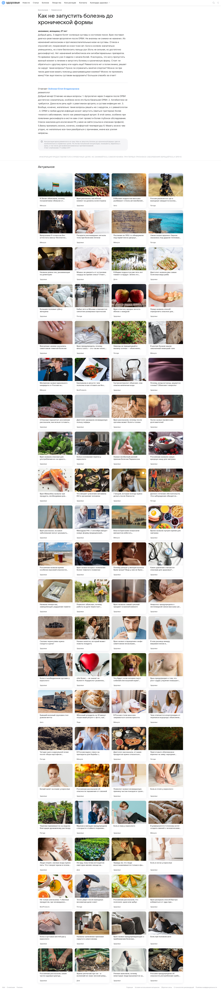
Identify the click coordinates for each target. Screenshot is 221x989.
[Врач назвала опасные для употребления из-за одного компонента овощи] (55, 449)
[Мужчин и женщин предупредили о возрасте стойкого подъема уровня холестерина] (92, 818)
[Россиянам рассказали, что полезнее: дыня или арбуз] (129, 892)
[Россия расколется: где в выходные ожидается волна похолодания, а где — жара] (165, 190)
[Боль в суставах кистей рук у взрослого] (55, 928)
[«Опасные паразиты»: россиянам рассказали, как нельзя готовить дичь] (55, 412)
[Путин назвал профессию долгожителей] (165, 412)
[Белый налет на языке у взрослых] (55, 781)
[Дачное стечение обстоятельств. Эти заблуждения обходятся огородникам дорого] (165, 486)
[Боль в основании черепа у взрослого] (92, 449)
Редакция (129, 987)
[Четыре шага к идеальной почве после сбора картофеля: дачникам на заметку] (55, 744)
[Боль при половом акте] (165, 928)
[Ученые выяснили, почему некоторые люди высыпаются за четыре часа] (129, 965)
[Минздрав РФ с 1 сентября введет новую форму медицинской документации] (92, 523)
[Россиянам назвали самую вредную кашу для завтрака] (165, 449)
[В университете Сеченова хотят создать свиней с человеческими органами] (165, 818)
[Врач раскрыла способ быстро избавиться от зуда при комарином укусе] (165, 892)
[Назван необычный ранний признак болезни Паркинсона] (129, 449)
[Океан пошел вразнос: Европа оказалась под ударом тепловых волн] (165, 227)
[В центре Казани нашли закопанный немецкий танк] (165, 338)
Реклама (20, 987)
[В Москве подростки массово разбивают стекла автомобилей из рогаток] (129, 190)
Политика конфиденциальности (206, 987)
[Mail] (3, 3)
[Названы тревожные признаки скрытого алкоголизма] (92, 928)
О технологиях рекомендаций (184, 987)
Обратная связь (166, 987)
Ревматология (56, 10)
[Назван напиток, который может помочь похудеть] (92, 633)
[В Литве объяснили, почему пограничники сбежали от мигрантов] (55, 190)
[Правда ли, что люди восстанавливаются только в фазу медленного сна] (129, 855)
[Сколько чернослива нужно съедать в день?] (55, 633)
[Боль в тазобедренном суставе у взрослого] (55, 670)
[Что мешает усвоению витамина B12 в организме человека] (92, 486)
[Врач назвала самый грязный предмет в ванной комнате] (129, 596)
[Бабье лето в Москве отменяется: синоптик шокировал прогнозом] (92, 301)
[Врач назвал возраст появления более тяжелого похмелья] (92, 559)
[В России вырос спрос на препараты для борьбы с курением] (92, 744)
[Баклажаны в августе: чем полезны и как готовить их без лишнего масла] (92, 375)
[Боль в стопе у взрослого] (165, 781)
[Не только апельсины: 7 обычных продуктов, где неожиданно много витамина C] (55, 892)
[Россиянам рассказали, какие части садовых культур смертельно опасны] (55, 965)
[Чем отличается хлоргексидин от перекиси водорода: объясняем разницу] (165, 707)
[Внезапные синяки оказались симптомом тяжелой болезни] (55, 338)
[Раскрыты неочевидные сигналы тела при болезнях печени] (92, 227)
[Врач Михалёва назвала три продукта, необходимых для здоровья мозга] (55, 486)
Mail (3, 987)
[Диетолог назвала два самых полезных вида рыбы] (165, 264)
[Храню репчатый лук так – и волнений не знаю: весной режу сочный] (92, 965)
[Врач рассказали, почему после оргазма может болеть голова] (129, 412)
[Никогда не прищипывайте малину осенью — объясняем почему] (129, 338)
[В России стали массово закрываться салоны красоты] (129, 707)
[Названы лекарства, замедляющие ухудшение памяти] (55, 596)
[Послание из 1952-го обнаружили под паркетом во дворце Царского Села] (129, 227)
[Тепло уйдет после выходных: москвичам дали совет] (92, 892)
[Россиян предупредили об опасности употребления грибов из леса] (165, 965)
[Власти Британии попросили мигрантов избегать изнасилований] (129, 523)
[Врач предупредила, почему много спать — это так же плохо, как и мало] (92, 338)
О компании (11, 987)
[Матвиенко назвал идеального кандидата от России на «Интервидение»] (55, 375)
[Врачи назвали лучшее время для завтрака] (165, 523)
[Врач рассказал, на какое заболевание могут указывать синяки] (55, 523)
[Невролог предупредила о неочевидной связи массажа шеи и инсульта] (165, 596)
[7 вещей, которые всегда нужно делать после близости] (129, 486)
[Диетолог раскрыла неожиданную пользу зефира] (92, 412)
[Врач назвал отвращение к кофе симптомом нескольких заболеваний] (129, 633)
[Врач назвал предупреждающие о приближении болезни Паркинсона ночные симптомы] (129, 928)
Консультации (43, 10)
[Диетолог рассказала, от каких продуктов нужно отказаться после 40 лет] (129, 744)
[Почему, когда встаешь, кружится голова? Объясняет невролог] (165, 375)
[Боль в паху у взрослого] (129, 818)
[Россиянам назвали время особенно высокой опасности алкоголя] (55, 559)
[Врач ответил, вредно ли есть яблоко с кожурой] (129, 301)
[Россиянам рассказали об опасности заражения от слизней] (92, 781)
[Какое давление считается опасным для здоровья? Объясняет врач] (165, 559)
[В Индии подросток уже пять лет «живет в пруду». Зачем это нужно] (129, 264)
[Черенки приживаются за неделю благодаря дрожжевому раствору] (55, 818)
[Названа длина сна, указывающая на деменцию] (55, 264)
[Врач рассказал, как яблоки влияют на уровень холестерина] (92, 190)
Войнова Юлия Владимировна (63, 89)
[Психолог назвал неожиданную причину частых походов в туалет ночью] (129, 781)
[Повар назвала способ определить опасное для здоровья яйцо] (165, 301)
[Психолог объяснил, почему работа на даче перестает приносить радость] (92, 596)
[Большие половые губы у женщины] (55, 301)
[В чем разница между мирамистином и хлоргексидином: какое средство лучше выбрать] (165, 633)
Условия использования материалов (147, 987)
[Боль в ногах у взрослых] (165, 855)
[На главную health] (12, 3)
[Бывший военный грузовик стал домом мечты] (55, 707)
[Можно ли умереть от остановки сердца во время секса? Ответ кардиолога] (92, 264)
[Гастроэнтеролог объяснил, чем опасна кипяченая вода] (129, 375)
